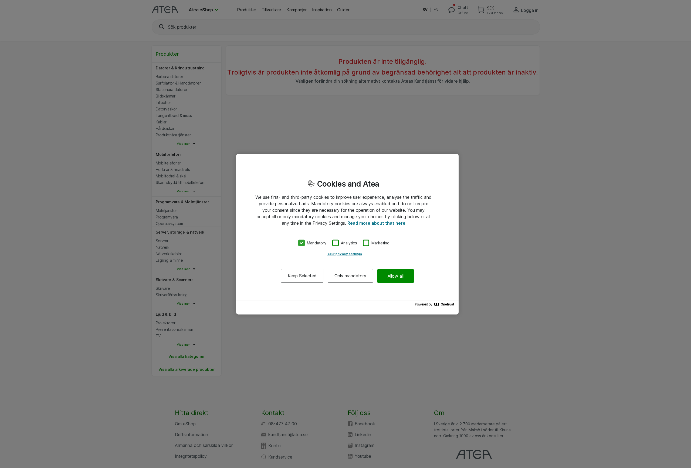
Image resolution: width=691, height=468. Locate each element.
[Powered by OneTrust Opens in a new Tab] (435, 305)
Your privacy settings (344, 254)
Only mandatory (350, 275)
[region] (347, 234)
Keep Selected (302, 275)
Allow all (396, 275)
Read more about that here (376, 222)
